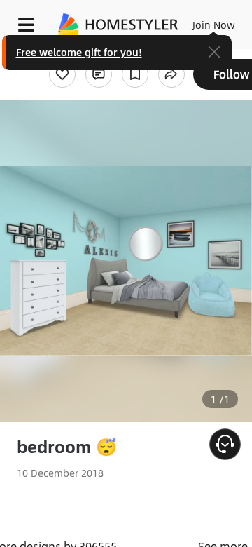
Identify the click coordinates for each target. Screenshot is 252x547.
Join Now (213, 24)
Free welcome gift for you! (79, 52)
